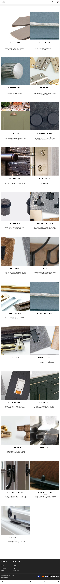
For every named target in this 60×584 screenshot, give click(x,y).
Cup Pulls (15, 133)
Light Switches (44, 357)
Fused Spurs (15, 268)
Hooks (45, 268)
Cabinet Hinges (44, 88)
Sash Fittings (45, 447)
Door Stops (15, 223)
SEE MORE (15, 52)
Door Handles (15, 178)
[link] (15, 582)
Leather (15, 357)
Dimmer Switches (45, 133)
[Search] (55, 2)
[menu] (52, 2)
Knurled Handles (44, 313)
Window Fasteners (15, 492)
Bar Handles (44, 43)
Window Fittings (44, 492)
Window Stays (15, 537)
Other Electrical (15, 402)
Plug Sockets (44, 402)
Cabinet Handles (15, 88)
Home (2, 4)
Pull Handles (15, 447)
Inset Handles (15, 313)
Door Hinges (44, 178)
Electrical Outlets (44, 223)
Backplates (15, 43)
